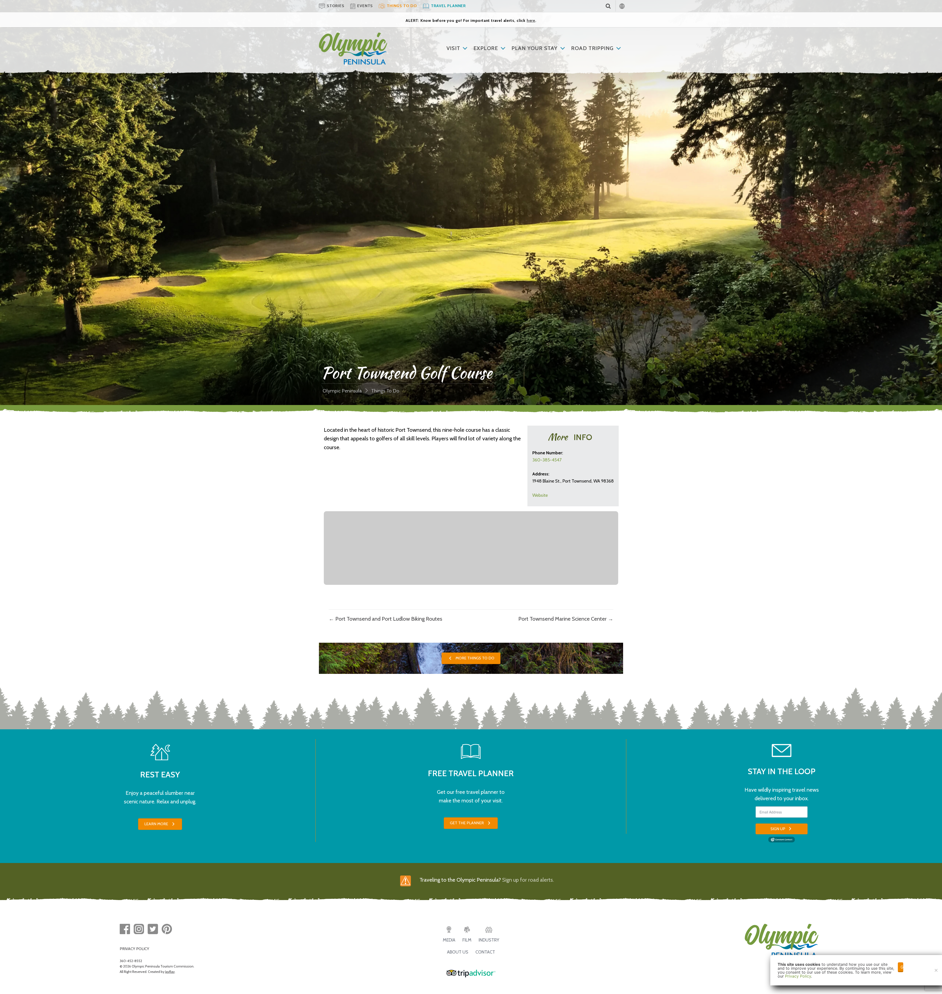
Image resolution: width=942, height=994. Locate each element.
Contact (485, 952)
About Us (457, 952)
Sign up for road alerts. (528, 879)
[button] (471, 658)
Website (540, 495)
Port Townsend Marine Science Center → (565, 618)
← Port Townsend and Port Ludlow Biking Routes (385, 618)
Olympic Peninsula (342, 391)
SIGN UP (778, 828)
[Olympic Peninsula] (353, 36)
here (531, 20)
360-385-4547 (547, 460)
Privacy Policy (798, 976)
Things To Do (385, 391)
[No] (935, 970)
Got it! (902, 967)
